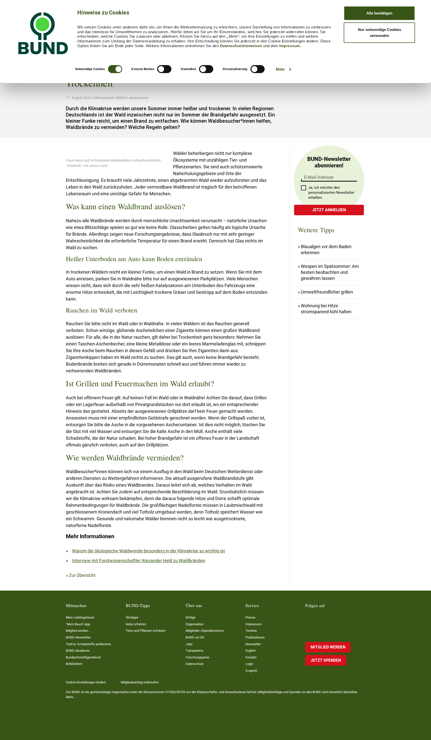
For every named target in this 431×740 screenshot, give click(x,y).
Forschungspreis (197, 657)
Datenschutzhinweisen (241, 46)
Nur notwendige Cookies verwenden (379, 32)
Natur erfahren (136, 624)
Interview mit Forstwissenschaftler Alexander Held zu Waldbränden (138, 560)
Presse (250, 617)
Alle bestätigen (379, 13)
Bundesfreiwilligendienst (83, 657)
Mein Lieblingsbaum (80, 617)
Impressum (289, 46)
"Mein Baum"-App (78, 624)
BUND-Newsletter (78, 637)
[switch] (164, 69)
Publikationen (255, 637)
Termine (251, 631)
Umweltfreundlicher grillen (327, 292)
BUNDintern (74, 664)
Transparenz (194, 650)
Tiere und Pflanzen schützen (146, 631)
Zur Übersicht (82, 575)
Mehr (280, 69)
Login (249, 664)
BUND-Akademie (78, 650)
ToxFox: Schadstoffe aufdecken (88, 644)
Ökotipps (132, 617)
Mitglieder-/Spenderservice (205, 631)
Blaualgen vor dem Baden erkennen (326, 249)
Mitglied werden (77, 631)
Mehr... (70, 697)
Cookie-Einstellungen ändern (86, 682)
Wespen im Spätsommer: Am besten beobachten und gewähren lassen (330, 272)
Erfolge (191, 617)
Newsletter (253, 644)
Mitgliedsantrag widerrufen (140, 682)
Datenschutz (195, 664)
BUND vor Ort (195, 637)
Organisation (195, 624)
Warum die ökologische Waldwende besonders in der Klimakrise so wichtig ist (148, 550)
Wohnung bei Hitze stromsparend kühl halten (326, 308)
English (250, 650)
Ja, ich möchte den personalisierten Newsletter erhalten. (331, 192)
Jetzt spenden (326, 660)
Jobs (189, 644)
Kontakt (250, 657)
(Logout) (251, 670)
